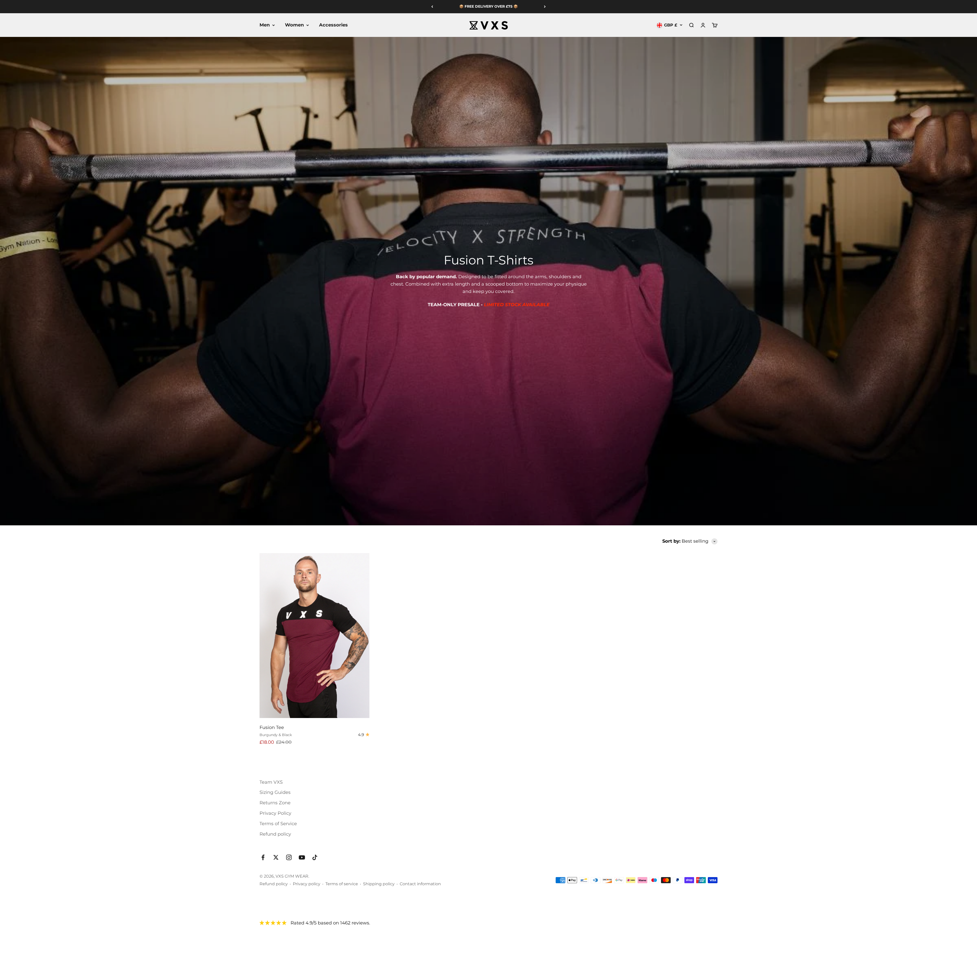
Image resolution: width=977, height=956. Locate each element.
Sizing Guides (275, 792)
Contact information (420, 883)
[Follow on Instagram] (288, 857)
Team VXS (271, 782)
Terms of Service (278, 823)
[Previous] (432, 7)
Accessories (333, 25)
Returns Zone (275, 803)
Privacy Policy (275, 813)
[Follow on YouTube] (301, 857)
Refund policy (275, 834)
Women (294, 25)
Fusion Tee (272, 727)
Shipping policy (379, 883)
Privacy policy (306, 883)
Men (265, 25)
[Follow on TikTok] (314, 857)
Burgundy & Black (276, 735)
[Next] (545, 7)
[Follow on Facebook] (263, 857)
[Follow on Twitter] (275, 857)
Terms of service (341, 883)
